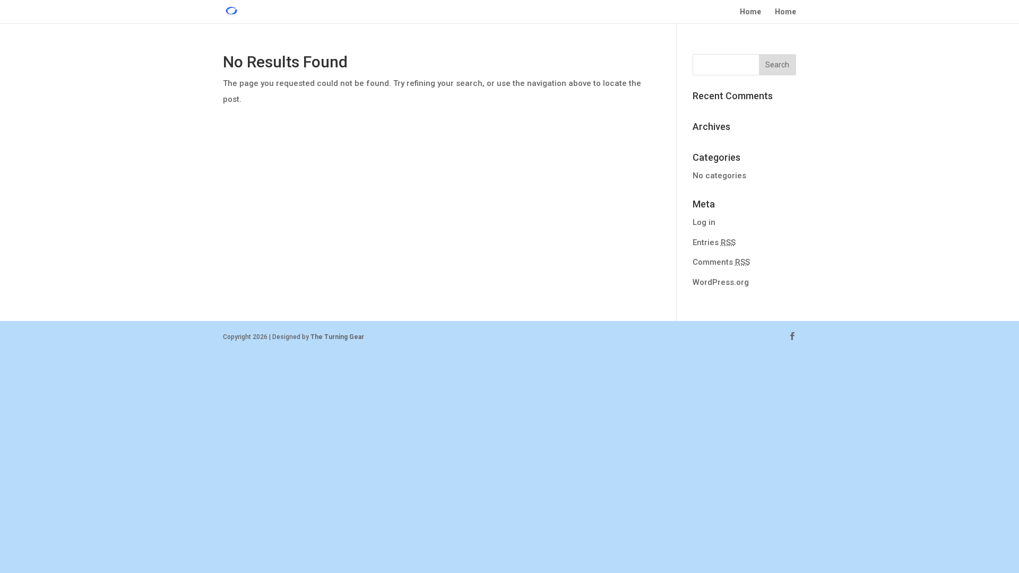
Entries (714, 242)
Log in (704, 222)
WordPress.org (721, 282)
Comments (721, 262)
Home (750, 12)
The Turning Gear (337, 337)
